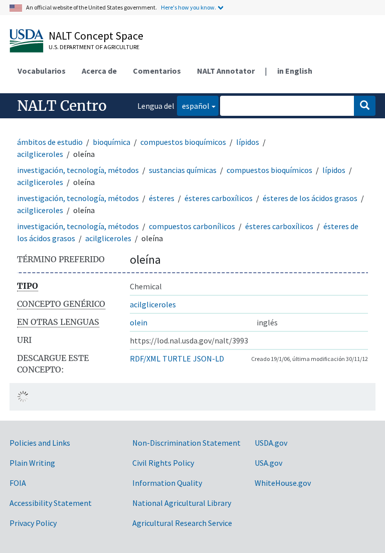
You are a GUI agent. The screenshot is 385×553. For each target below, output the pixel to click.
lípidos (247, 142)
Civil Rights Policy (163, 463)
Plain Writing (32, 463)
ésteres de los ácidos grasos (310, 198)
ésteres (161, 198)
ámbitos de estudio (50, 142)
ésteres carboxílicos (218, 198)
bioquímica (111, 142)
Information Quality (167, 483)
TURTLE (176, 358)
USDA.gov (271, 443)
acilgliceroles (40, 154)
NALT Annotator (226, 71)
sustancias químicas (183, 170)
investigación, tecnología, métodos (78, 170)
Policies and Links (40, 443)
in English (294, 71)
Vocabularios (42, 71)
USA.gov (268, 463)
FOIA (18, 483)
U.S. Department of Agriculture (94, 47)
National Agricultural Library (181, 503)
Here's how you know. (188, 7)
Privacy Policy (33, 523)
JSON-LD (208, 358)
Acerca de (99, 71)
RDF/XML (145, 358)
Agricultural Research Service (182, 523)
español (193, 105)
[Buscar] (364, 106)
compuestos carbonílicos (192, 226)
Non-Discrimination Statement (186, 443)
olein (138, 322)
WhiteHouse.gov (283, 483)
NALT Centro (62, 106)
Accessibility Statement (51, 503)
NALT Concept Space (96, 36)
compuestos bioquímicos (183, 142)
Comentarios (157, 71)
